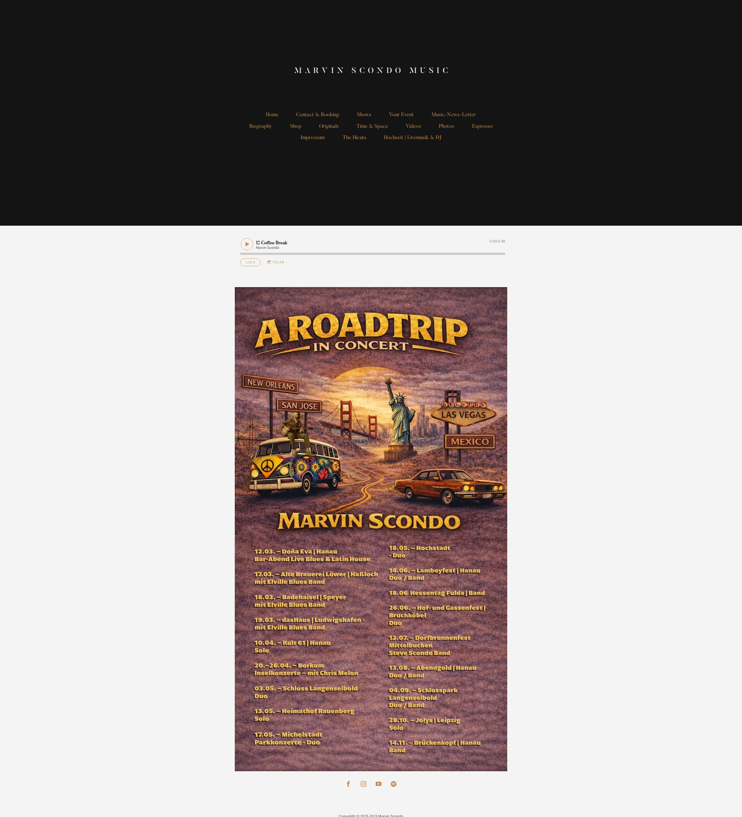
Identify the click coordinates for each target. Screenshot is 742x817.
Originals (329, 126)
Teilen (278, 262)
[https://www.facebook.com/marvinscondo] (348, 784)
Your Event (401, 115)
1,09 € (250, 262)
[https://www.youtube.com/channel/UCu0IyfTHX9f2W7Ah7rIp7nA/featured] (378, 784)
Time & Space (372, 126)
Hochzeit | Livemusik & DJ (412, 138)
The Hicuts (354, 138)
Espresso (482, 126)
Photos (446, 126)
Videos (413, 126)
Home (272, 115)
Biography (260, 126)
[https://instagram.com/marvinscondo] (363, 784)
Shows (364, 115)
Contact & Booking (317, 115)
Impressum (313, 138)
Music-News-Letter (453, 115)
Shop (295, 126)
